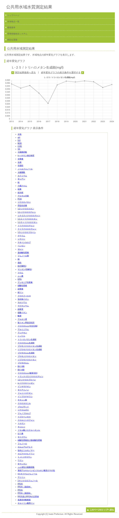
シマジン (21, 239)
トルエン (21, 423)
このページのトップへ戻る (102, 510)
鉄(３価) (21, 370)
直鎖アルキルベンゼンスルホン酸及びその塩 (36, 470)
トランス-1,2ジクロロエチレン (30, 376)
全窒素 (20, 159)
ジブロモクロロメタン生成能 (30, 349)
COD (20, 146)
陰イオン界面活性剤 (26, 323)
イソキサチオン (24, 386)
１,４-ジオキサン (25, 457)
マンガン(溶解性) (25, 269)
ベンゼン (21, 246)
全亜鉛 (20, 165)
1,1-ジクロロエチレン (27, 212)
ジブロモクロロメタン (27, 360)
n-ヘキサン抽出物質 (26, 155)
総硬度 (20, 309)
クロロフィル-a (24, 296)
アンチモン (22, 333)
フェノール (22, 444)
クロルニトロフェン (26, 420)
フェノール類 (23, 256)
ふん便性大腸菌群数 (26, 467)
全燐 (19, 162)
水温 (19, 134)
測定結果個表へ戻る (25, 72)
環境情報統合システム (17, 34)
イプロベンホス (24, 417)
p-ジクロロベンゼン (26, 383)
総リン (20, 292)
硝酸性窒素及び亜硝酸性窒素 (30, 440)
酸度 (19, 316)
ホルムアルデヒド (25, 447)
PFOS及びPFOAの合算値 (28, 496)
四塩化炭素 (22, 205)
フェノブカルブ (24, 413)
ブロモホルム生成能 (26, 353)
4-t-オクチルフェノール (27, 474)
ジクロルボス (23, 410)
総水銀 (20, 192)
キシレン (21, 427)
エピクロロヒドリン (26, 454)
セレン (20, 249)
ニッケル (21, 336)
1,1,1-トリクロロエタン (27, 219)
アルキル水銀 (23, 196)
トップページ (13, 15)
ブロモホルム (23, 363)
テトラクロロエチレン (27, 229)
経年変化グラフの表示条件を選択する (61, 72)
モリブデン (22, 437)
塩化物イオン (23, 299)
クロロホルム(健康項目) (27, 373)
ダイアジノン (23, 390)
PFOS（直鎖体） (25, 487)
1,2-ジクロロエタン (26, 209)
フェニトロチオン (25, 393)
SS (19, 149)
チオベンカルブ (24, 242)
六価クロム (22, 186)
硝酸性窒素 (22, 286)
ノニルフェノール (25, 169)
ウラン (20, 460)
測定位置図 (12, 40)
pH (19, 137)
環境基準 (11, 27)
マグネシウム (23, 306)
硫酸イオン (22, 313)
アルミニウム (23, 329)
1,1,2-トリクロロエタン (27, 222)
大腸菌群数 (22, 152)
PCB (20, 199)
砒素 (19, 189)
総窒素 (20, 289)
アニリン (21, 477)
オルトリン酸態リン (26, 503)
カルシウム (22, 302)
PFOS (20, 484)
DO (19, 140)
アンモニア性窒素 (25, 282)
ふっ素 (20, 276)
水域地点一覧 (13, 21)
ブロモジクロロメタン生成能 (30, 346)
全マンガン (22, 464)
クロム (20, 273)
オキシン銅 (22, 400)
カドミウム (22, 176)
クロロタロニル (24, 403)
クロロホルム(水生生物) (27, 326)
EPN (20, 279)
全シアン (21, 179)
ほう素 (20, 434)
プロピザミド (23, 407)
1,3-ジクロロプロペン (27, 232)
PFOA (20, 490)
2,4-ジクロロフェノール (28, 481)
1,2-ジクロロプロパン (27, 380)
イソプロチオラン (25, 396)
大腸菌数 (21, 172)
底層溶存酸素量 (24, 500)
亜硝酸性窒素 (23, 253)
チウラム (21, 236)
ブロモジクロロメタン (27, 356)
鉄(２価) (21, 366)
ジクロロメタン (24, 202)
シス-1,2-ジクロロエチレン (29, 215)
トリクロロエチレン (26, 226)
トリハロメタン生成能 (27, 339)
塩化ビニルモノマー (26, 450)
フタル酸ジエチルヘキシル (29, 430)
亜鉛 (19, 263)
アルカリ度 (22, 319)
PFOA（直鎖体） (25, 493)
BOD (20, 143)
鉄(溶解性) (22, 266)
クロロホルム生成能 (26, 343)
